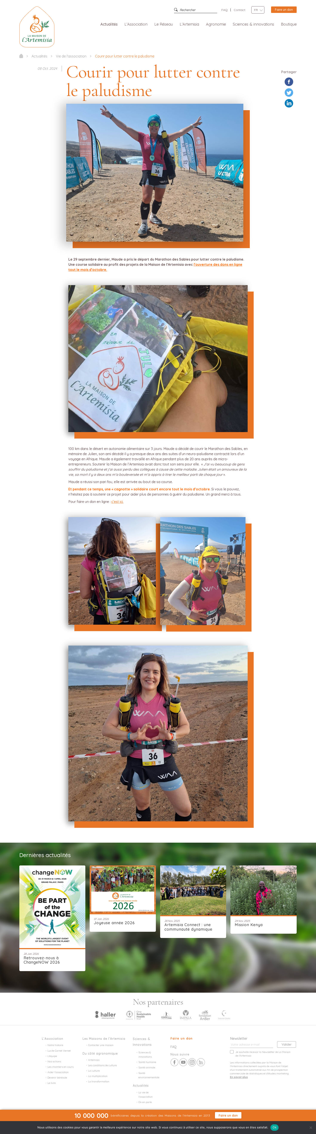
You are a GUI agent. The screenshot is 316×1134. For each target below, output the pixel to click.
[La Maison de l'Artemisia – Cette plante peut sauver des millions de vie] (36, 26)
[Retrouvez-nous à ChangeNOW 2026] (52, 906)
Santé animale (146, 1067)
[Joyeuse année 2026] (123, 889)
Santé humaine (147, 1062)
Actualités (109, 24)
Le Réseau (163, 24)
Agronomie (216, 24)
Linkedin (201, 1062)
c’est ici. (117, 501)
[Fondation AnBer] (205, 1015)
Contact (239, 10)
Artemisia (94, 1059)
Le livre (52, 1083)
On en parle (145, 1102)
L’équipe (52, 1056)
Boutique (289, 24)
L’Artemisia (189, 24)
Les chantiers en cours (61, 1066)
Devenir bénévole (57, 1077)
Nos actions (54, 1061)
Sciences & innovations (253, 24)
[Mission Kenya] (263, 890)
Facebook (174, 1062)
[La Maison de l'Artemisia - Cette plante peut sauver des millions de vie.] (21, 56)
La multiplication (97, 1076)
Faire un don (284, 10)
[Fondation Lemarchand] (166, 1015)
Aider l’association (58, 1072)
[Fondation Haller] (105, 1015)
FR (256, 10)
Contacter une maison (101, 1045)
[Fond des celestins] (224, 1015)
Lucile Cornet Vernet (59, 1050)
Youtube (183, 1062)
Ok (274, 1127)
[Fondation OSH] (138, 1015)
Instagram (192, 1062)
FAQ (224, 10)
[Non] (310, 1127)
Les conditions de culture (102, 1065)
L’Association (135, 24)
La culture (94, 1070)
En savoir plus (239, 1077)
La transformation (98, 1081)
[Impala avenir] (186, 1015)
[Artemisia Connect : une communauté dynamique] (193, 890)
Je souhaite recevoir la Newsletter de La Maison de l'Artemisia (262, 1053)
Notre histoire (55, 1045)
